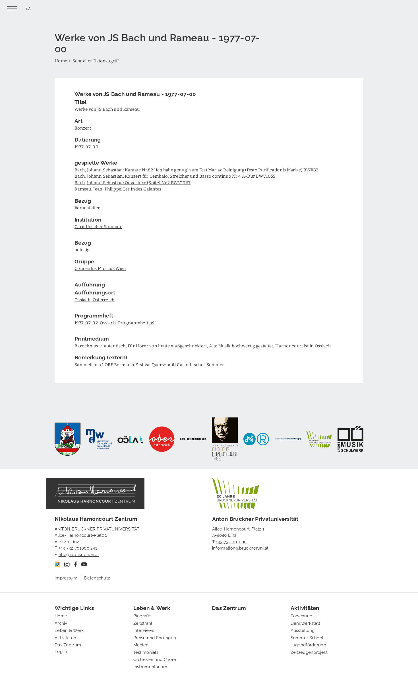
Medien (141, 644)
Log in (61, 651)
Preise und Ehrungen (154, 637)
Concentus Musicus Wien (100, 268)
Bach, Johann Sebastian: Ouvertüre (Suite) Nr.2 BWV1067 (133, 182)
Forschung (302, 615)
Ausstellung (303, 630)
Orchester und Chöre (154, 659)
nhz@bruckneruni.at (79, 554)
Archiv (61, 623)
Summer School (307, 637)
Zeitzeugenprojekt (309, 652)
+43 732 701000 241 (78, 547)
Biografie (142, 615)
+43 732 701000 (231, 541)
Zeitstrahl (142, 623)
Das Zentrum (68, 644)
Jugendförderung (308, 644)
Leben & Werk (69, 630)
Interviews (143, 630)
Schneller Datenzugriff (96, 61)
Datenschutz (97, 577)
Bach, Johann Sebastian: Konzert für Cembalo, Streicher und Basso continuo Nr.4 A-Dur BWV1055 (175, 176)
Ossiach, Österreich (95, 299)
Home (61, 61)
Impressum (66, 577)
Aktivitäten (65, 637)
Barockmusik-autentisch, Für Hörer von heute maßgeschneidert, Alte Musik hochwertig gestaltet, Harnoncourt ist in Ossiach (203, 346)
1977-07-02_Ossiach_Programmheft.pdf (115, 322)
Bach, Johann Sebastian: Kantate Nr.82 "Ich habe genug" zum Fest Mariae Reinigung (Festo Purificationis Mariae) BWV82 (196, 170)
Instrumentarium (150, 666)
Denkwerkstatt (305, 623)
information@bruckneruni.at (240, 547)
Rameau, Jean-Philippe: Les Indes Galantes (118, 189)
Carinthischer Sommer (98, 226)
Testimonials (146, 652)
